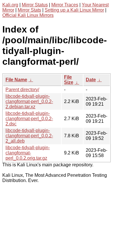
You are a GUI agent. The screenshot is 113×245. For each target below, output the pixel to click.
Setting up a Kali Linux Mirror (74, 10)
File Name (16, 79)
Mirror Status (35, 4)
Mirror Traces (64, 4)
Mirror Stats (29, 10)
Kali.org (10, 4)
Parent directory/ (22, 89)
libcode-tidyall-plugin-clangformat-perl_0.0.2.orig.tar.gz (28, 153)
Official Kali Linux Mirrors (28, 15)
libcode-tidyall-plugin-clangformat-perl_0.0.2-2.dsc (29, 118)
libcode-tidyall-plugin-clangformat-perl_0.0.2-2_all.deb (29, 135)
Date (91, 79)
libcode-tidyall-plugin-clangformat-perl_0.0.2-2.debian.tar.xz (29, 101)
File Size (68, 80)
